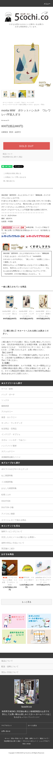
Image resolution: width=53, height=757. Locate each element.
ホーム (5, 102)
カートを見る (32, 725)
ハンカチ (31, 102)
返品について (8, 154)
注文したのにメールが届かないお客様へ (18, 537)
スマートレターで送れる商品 (17, 104)
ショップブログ (44, 741)
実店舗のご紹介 (8, 548)
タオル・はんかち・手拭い (37, 104)
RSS (24, 744)
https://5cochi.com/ (31, 717)
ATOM (28, 744)
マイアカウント (6, 725)
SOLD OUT (26, 146)
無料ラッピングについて (11, 531)
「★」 (39, 274)
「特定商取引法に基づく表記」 (29, 347)
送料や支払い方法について (12, 543)
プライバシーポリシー (29, 741)
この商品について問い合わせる (14, 177)
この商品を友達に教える (12, 173)
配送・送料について (31, 738)
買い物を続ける (9, 181)
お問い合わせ (5, 731)
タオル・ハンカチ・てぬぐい (17, 102)
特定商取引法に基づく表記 (12, 157)
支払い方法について (17, 738)
